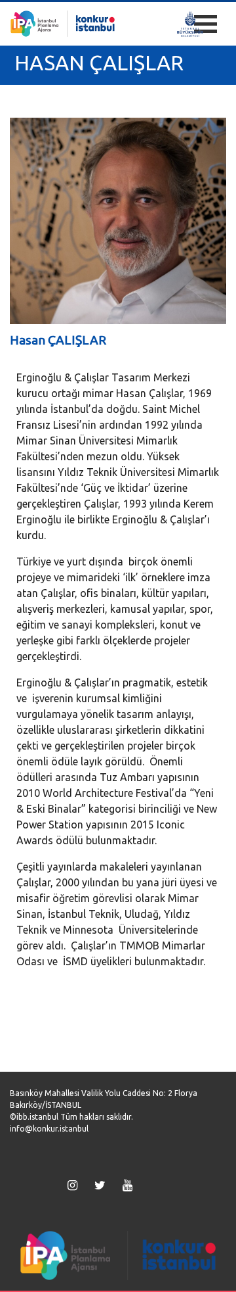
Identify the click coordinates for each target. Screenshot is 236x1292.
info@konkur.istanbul (49, 1128)
